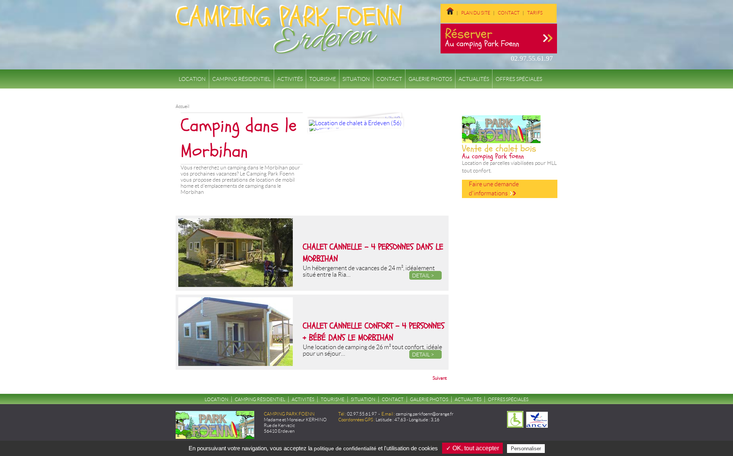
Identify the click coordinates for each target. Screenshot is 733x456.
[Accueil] (289, 51)
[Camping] (548, 12)
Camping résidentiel (241, 79)
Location (192, 79)
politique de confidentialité (345, 448)
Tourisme (322, 79)
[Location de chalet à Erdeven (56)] (355, 123)
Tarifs (534, 12)
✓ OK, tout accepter (472, 448)
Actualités (474, 79)
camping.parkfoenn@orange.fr (425, 413)
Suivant (440, 377)
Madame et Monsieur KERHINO (295, 419)
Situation (356, 79)
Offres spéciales (519, 79)
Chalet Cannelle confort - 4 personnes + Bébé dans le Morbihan (373, 331)
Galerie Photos (430, 79)
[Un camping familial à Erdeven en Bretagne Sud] (450, 12)
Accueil (182, 106)
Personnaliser (526, 448)
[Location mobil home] (446, 17)
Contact (509, 12)
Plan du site (475, 12)
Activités (290, 79)
